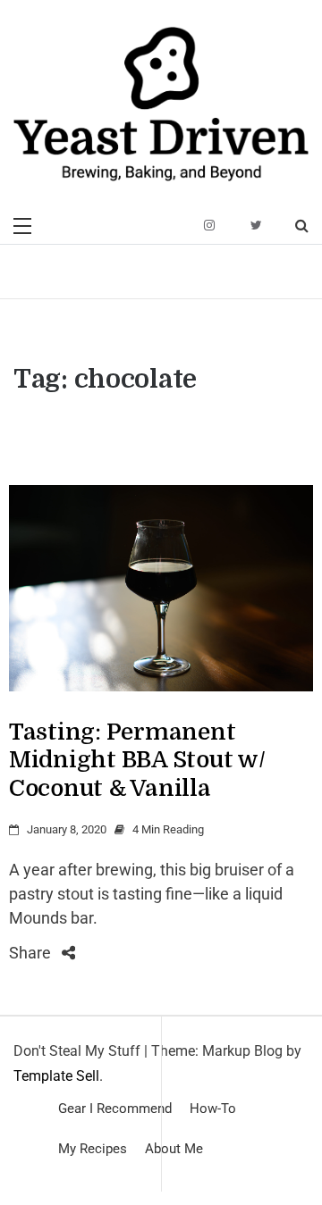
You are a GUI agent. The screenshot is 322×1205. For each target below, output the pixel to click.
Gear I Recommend (115, 1108)
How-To (213, 1108)
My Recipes (92, 1149)
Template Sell (56, 1075)
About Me (174, 1149)
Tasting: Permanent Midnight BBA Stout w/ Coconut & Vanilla (137, 759)
